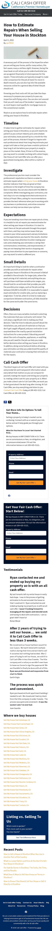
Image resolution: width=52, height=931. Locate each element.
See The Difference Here (26, 837)
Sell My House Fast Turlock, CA (16, 805)
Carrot (39, 928)
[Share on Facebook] (5, 402)
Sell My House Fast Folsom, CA (16, 747)
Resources (21, 906)
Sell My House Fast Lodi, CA (15, 755)
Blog (42, 906)
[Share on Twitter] (9, 402)
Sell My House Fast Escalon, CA (16, 739)
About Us (11, 906)
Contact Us (27, 902)
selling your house (30, 181)
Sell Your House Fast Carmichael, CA (18, 724)
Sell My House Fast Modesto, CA (17, 762)
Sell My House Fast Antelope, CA (17, 720)
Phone (11, 463)
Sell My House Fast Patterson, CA (17, 778)
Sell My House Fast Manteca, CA (16, 759)
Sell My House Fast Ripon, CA (15, 786)
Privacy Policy (32, 906)
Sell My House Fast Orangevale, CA (18, 774)
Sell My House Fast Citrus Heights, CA (19, 731)
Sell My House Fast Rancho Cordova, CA (20, 782)
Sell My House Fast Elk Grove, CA (17, 735)
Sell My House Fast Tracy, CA (15, 801)
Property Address (17, 454)
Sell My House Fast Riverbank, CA (17, 789)
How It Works (39, 902)
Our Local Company (33, 14)
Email (11, 472)
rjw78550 (10, 43)
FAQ (47, 902)
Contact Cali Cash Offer (13, 390)
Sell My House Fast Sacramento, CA (18, 793)
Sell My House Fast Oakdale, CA (16, 770)
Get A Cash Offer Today (13, 14)
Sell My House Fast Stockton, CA (17, 797)
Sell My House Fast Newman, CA (17, 766)
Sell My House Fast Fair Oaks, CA (17, 743)
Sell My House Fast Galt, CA (15, 751)
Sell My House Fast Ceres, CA (15, 728)
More (45, 14)
